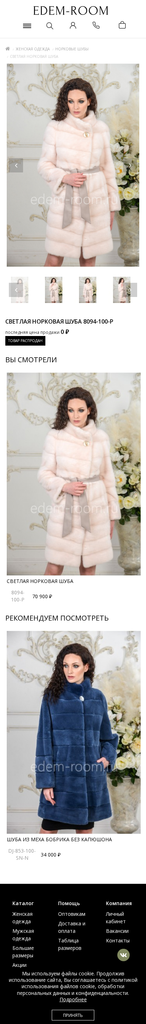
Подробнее (73, 999)
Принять (73, 1015)
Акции (19, 965)
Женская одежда (33, 48)
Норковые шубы (72, 48)
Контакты (118, 940)
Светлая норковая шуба (40, 581)
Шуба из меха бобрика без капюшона (59, 839)
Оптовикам (71, 913)
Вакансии (117, 930)
